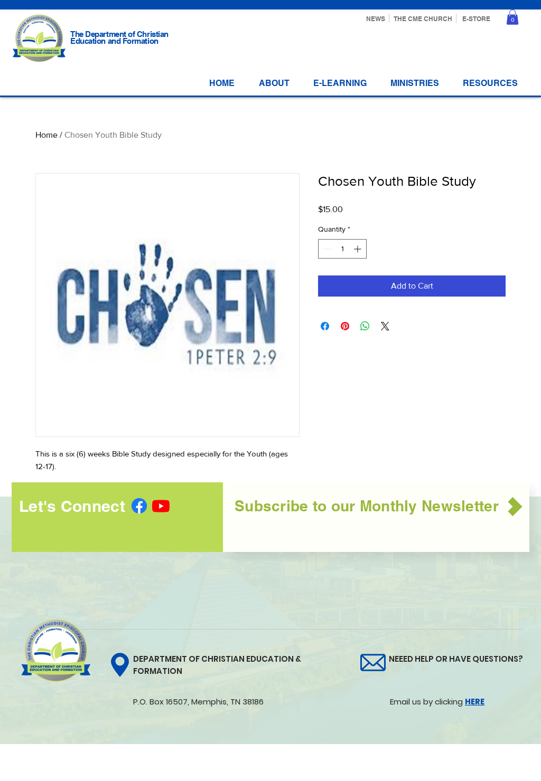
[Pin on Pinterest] (345, 326)
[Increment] (358, 249)
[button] (512, 17)
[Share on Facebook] (325, 326)
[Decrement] (326, 249)
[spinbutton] (342, 249)
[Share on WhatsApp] (365, 326)
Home (46, 134)
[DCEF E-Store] (513, 506)
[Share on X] (385, 326)
